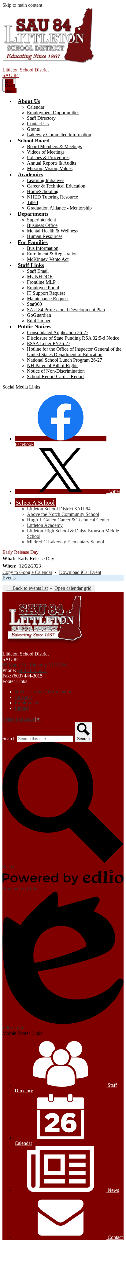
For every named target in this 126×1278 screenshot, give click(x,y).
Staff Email (38, 271)
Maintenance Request (48, 298)
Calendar (35, 107)
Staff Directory (41, 118)
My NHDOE (40, 276)
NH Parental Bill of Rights (52, 365)
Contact (114, 1237)
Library (22, 708)
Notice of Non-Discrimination (56, 371)
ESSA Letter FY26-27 (48, 343)
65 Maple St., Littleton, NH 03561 (35, 664)
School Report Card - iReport (55, 376)
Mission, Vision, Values (49, 168)
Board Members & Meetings (54, 146)
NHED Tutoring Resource (52, 196)
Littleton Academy (45, 525)
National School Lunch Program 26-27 (64, 360)
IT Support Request (46, 293)
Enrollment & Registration (52, 253)
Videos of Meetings (46, 152)
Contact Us (38, 123)
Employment (27, 702)
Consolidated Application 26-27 (57, 332)
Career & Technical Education (56, 185)
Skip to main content (22, 5)
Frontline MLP (41, 282)
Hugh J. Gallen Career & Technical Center (68, 519)
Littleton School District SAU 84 (59, 508)
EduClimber (38, 320)
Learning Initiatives (45, 180)
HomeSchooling (42, 191)
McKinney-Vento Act (48, 259)
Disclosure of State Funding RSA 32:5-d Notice (73, 338)
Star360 (34, 304)
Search (9, 738)
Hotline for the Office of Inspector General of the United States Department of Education (74, 351)
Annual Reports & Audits (51, 163)
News (112, 1190)
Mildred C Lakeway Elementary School (65, 541)
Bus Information (42, 248)
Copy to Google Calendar (27, 572)
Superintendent (41, 219)
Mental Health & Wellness (52, 230)
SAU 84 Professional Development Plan (66, 309)
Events (9, 577)
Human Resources (44, 236)
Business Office (42, 225)
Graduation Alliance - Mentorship (59, 207)
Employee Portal (43, 287)
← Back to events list (27, 588)
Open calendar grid (72, 588)
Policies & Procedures (48, 157)
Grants (33, 129)
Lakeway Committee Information (59, 134)
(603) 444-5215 (32, 670)
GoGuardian (39, 315)
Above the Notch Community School (63, 514)
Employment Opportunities (53, 112)
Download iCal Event (80, 572)
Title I (32, 202)
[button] (29, 101)
